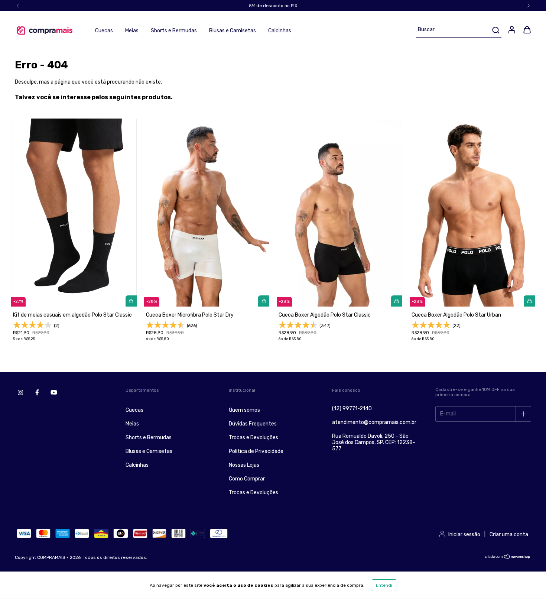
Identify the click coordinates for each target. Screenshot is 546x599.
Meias (132, 30)
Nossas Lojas (244, 465)
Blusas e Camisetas (232, 30)
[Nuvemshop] (508, 557)
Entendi (384, 585)
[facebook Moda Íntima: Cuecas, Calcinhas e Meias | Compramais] (37, 392)
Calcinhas (279, 30)
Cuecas (104, 30)
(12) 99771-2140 (352, 408)
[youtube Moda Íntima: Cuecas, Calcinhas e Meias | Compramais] (53, 392)
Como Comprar (247, 479)
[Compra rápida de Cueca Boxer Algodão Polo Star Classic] (396, 301)
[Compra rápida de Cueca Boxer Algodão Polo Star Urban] (529, 301)
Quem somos (244, 410)
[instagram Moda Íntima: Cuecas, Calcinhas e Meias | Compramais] (20, 392)
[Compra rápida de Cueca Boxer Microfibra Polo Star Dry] (263, 301)
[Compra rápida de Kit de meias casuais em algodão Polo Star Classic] (131, 301)
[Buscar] (495, 30)
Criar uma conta (509, 534)
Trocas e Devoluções (253, 437)
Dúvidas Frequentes (253, 424)
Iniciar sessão (464, 534)
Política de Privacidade (256, 451)
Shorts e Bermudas (174, 30)
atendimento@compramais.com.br (374, 422)
